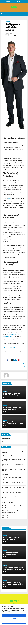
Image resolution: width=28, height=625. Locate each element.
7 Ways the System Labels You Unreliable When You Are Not (13, 423)
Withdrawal (5, 474)
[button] (23, 13)
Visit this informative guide (9, 347)
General (7, 21)
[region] (14, 614)
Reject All (14, 622)
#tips (15, 35)
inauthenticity (18, 230)
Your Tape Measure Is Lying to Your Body (12, 492)
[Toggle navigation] (26, 14)
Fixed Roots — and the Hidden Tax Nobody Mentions (11, 394)
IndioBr (14, 6)
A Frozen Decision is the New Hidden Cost (12, 408)
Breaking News (6, 438)
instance (10, 198)
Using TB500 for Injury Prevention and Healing (20, 364)
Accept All (14, 615)
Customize (14, 618)
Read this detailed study (8, 356)
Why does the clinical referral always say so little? (13, 583)
